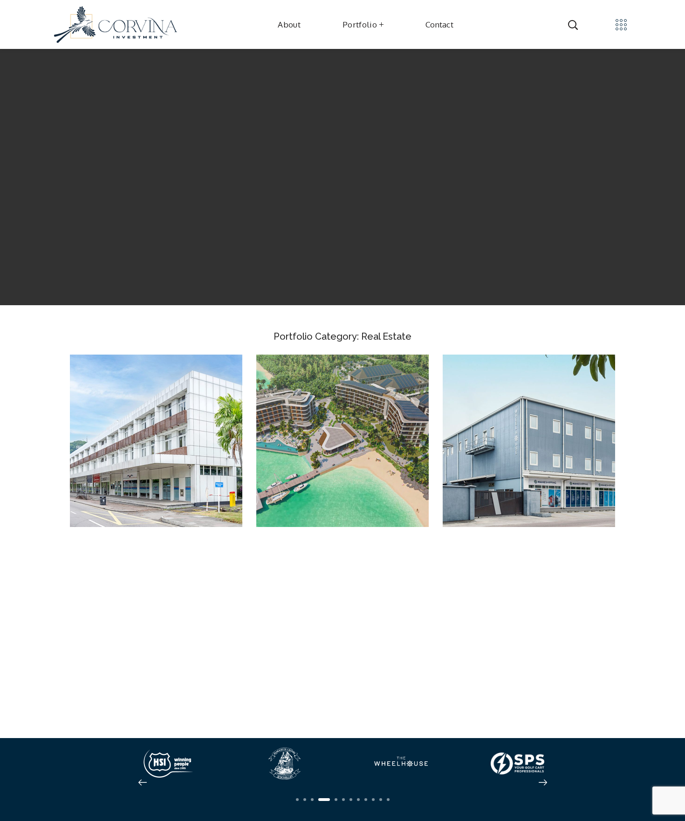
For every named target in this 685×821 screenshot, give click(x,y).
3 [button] (312, 799)
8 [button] (358, 799)
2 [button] (304, 799)
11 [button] (380, 799)
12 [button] (388, 799)
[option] (167, 764)
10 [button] (373, 799)
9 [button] (365, 799)
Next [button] (543, 782)
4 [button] (324, 799)
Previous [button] (142, 782)
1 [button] (297, 799)
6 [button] (343, 799)
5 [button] (336, 799)
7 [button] (350, 799)
